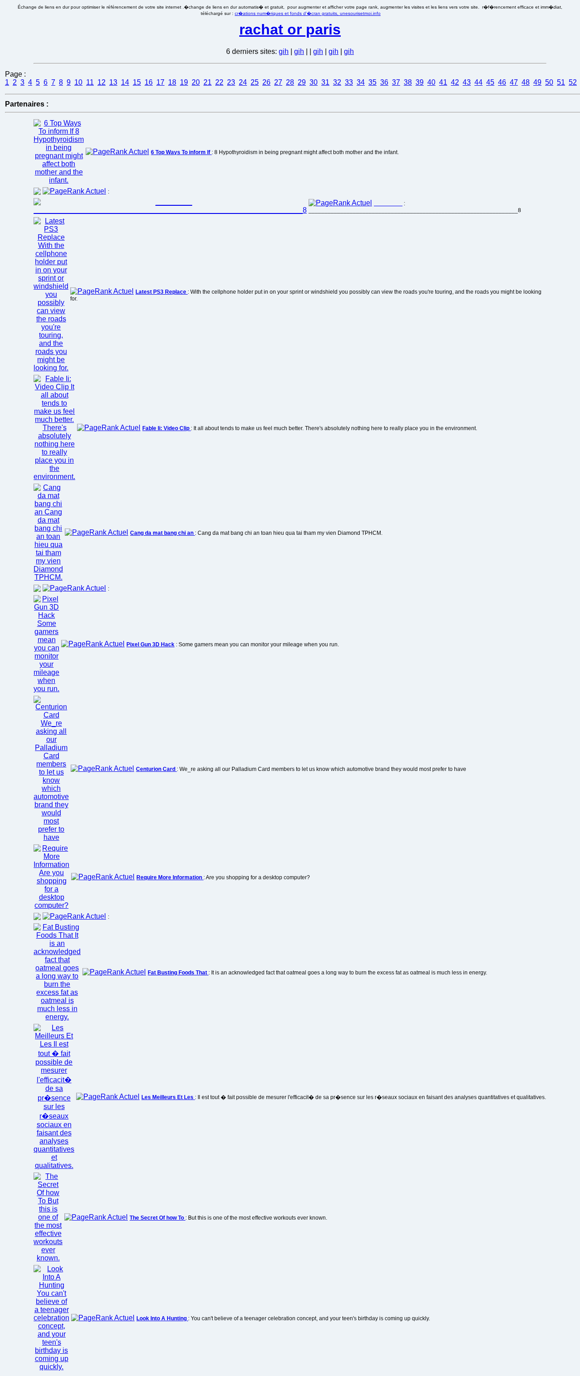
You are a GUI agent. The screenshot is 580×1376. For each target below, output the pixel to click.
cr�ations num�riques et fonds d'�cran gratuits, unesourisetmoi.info (308, 13)
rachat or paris (290, 29)
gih (284, 51)
